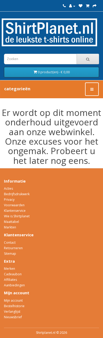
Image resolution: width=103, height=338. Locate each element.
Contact (10, 242)
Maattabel (11, 221)
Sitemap (10, 253)
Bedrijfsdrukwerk (17, 194)
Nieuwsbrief (13, 317)
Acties (8, 188)
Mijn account (13, 300)
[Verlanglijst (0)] (80, 6)
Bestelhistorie (14, 306)
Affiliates (10, 279)
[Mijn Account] (72, 6)
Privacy (9, 199)
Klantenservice (15, 210)
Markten (10, 227)
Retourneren (13, 248)
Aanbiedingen (14, 285)
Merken (9, 268)
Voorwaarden (14, 205)
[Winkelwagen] (87, 6)
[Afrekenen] (94, 6)
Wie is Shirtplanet (17, 216)
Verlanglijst (12, 311)
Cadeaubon (13, 274)
